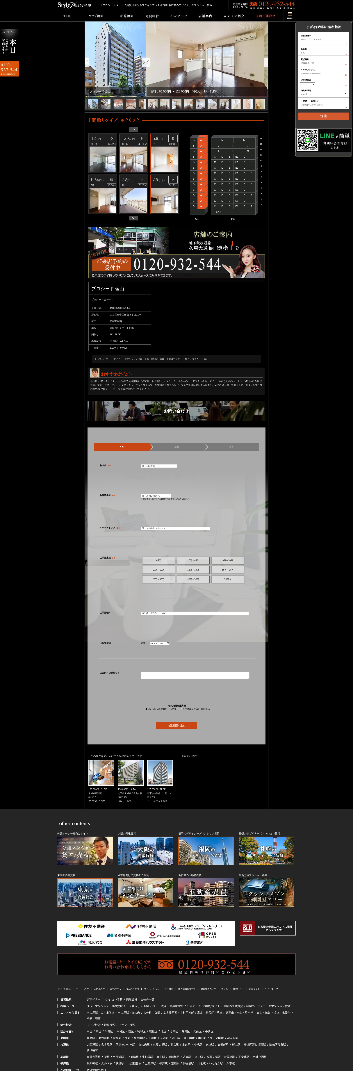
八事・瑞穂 (94, 1018)
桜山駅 (236, 1044)
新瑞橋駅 (92, 1050)
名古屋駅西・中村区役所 (178, 1012)
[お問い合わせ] (265, 15)
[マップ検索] (95, 15)
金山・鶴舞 (263, 1012)
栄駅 (127, 1038)
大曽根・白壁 (151, 1012)
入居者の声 (99, 989)
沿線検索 (109, 1024)
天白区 (197, 1031)
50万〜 (227, 579)
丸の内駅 (144, 1044)
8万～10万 (227, 560)
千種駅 (152, 1038)
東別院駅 (147, 1056)
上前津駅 (133, 1056)
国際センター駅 (125, 1044)
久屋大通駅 (160, 1044)
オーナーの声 (82, 989)
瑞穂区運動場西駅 (255, 1044)
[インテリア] (179, 15)
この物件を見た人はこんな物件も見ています (116, 756)
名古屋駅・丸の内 (129, 1012)
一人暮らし (133, 1006)
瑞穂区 (153, 1031)
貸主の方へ (115, 989)
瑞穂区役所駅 (277, 1044)
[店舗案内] (205, 15)
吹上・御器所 (282, 1012)
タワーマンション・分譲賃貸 (105, 1006)
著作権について (208, 989)
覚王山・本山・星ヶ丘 (239, 1012)
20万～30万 (158, 579)
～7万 (158, 560)
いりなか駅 (216, 1063)
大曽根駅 (229, 1056)
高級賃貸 (131, 999)
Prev (87, 62)
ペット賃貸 (159, 1006)
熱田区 (186, 1031)
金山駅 (161, 1056)
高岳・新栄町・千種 (209, 1012)
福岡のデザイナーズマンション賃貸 (268, 1006)
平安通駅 (243, 1056)
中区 (89, 1031)
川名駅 (201, 1063)
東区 (98, 1031)
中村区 (121, 1031)
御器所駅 (223, 1044)
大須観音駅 (134, 1063)
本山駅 (202, 1038)
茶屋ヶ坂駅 (213, 1056)
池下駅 (176, 1038)
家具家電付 (176, 1006)
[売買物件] (152, 15)
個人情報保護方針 (187, 989)
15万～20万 (228, 570)
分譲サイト (254, 989)
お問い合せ (238, 989)
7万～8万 (193, 560)
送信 (324, 116)
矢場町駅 (118, 1056)
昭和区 (141, 1031)
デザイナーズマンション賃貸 (105, 999)
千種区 (109, 1031)
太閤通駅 (92, 1044)
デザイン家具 (64, 989)
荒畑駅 (175, 1063)
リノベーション (151, 989)
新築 (146, 1006)
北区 (163, 1031)
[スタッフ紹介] (234, 15)
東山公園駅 (217, 1038)
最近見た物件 (189, 756)
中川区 (209, 1031)
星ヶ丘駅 (232, 1038)
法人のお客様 (132, 989)
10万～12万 (158, 570)
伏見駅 (117, 1038)
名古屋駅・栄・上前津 (100, 1012)
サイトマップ (271, 989)
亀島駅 (91, 1038)
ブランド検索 (127, 1024)
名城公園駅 (260, 1056)
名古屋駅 (104, 1038)
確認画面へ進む (176, 725)
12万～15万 (193, 570)
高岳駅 (174, 1044)
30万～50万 (193, 579)
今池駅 (164, 1038)
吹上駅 (210, 1044)
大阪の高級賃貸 (233, 1006)
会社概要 (168, 989)
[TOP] (67, 15)
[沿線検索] (126, 15)
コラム (224, 989)
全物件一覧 (147, 999)
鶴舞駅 (163, 1063)
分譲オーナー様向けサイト (203, 1006)
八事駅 (187, 1056)
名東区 (174, 1031)
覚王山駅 (189, 1038)
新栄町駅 (139, 1038)
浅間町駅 (92, 1063)
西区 (131, 1031)
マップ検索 (94, 1024)
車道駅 (186, 1044)
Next (144, 62)
